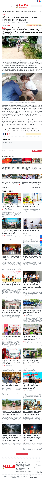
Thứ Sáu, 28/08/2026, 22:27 (3, 1)
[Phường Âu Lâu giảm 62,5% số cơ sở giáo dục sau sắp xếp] (11, 329)
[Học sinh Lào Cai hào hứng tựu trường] (27, 178)
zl (41, 1)
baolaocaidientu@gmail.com (25, 471)
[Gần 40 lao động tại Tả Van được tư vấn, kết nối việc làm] (11, 377)
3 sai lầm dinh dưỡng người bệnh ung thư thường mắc (31, 205)
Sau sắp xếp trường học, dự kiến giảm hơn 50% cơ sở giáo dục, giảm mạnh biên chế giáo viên (36, 185)
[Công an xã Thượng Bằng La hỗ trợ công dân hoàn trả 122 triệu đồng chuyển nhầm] (11, 198)
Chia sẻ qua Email (9, 25)
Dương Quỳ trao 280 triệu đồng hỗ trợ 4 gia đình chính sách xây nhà (11, 257)
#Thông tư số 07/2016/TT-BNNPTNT (23, 128)
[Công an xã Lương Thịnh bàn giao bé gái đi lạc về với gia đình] (32, 353)
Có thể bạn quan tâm (8, 157)
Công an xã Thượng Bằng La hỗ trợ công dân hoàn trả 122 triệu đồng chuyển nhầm (11, 206)
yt (39, 1)
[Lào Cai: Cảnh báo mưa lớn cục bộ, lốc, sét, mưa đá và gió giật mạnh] (32, 249)
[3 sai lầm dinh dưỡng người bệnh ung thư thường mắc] (32, 198)
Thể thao (29, 11)
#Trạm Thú (34, 128)
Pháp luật (25, 11)
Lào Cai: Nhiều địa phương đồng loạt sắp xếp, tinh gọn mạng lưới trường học (26, 170)
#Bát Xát (26, 130)
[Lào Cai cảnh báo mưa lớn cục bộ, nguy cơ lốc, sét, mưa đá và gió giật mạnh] (17, 162)
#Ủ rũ (31, 130)
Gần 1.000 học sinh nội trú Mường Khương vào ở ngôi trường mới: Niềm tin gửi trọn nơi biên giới (6, 185)
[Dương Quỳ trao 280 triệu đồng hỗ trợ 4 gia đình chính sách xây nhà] (11, 249)
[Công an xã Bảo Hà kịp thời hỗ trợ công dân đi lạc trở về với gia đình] (37, 162)
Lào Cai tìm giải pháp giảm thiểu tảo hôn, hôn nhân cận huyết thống (11, 362)
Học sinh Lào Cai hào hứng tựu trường (27, 183)
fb (37, 1)
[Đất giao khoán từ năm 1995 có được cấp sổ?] (7, 162)
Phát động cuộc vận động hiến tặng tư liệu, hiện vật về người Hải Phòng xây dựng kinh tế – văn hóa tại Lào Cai (32, 386)
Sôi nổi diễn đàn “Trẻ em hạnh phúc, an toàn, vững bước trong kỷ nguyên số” (11, 232)
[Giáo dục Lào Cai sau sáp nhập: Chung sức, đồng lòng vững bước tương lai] (32, 329)
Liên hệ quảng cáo (8, 1)
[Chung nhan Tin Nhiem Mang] (36, 476)
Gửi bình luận (38, 150)
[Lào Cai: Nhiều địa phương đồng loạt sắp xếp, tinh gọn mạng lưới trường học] (27, 162)
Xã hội (16, 11)
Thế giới (33, 11)
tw (41, 244)
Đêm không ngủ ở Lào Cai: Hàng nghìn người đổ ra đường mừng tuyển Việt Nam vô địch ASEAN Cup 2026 (32, 438)
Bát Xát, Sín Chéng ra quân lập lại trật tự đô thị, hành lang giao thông (32, 312)
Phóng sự (37, 11)
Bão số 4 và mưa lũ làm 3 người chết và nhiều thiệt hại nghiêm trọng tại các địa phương (11, 412)
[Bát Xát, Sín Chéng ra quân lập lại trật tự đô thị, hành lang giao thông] (32, 304)
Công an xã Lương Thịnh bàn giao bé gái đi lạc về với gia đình (31, 362)
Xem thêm (22, 454)
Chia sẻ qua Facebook (3, 25)
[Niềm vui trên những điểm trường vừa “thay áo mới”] (17, 178)
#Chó (34, 130)
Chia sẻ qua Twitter (5, 25)
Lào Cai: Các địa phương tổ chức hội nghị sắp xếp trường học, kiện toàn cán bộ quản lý (11, 284)
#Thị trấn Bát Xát (11, 128)
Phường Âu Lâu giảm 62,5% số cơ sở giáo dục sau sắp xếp (11, 337)
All (41, 11)
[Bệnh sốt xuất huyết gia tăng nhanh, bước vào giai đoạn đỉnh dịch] (32, 223)
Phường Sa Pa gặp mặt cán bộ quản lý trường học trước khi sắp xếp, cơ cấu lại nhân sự (32, 412)
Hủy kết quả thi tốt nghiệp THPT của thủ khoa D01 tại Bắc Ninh (11, 311)
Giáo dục (4, 287)
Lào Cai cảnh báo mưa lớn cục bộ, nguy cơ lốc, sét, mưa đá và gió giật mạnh (16, 170)
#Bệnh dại (10, 130)
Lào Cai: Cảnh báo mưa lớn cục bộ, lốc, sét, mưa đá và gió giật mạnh (32, 257)
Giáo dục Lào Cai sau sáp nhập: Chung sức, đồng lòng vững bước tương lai (31, 338)
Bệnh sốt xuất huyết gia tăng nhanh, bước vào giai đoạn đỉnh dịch (31, 232)
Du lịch (22, 11)
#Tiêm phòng (16, 130)
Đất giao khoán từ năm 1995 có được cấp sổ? (6, 168)
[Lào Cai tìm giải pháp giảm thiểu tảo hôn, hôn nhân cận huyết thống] (11, 353)
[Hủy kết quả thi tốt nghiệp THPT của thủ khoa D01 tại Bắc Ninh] (11, 304)
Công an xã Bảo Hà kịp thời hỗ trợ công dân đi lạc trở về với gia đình (36, 169)
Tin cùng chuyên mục (8, 191)
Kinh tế (12, 11)
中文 (35, 1)
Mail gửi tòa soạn (5, 1)
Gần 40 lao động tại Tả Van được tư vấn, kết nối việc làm (11, 384)
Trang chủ (3, 11)
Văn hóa (18, 11)
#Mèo (38, 130)
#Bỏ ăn (21, 130)
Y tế (23, 208)
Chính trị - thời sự (7, 11)
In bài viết (7, 25)
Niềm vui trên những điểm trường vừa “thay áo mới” (16, 184)
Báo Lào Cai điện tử (22, 6)
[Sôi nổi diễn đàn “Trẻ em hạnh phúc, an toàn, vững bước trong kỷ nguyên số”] (11, 223)
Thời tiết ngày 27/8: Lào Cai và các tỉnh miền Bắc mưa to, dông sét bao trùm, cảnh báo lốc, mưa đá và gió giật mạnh (11, 438)
